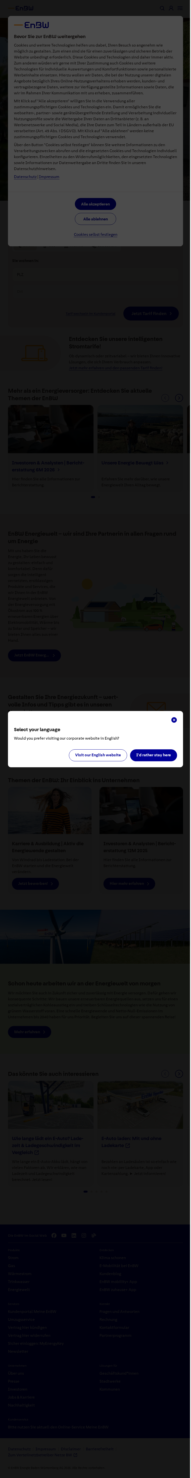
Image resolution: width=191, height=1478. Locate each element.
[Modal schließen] (174, 720)
